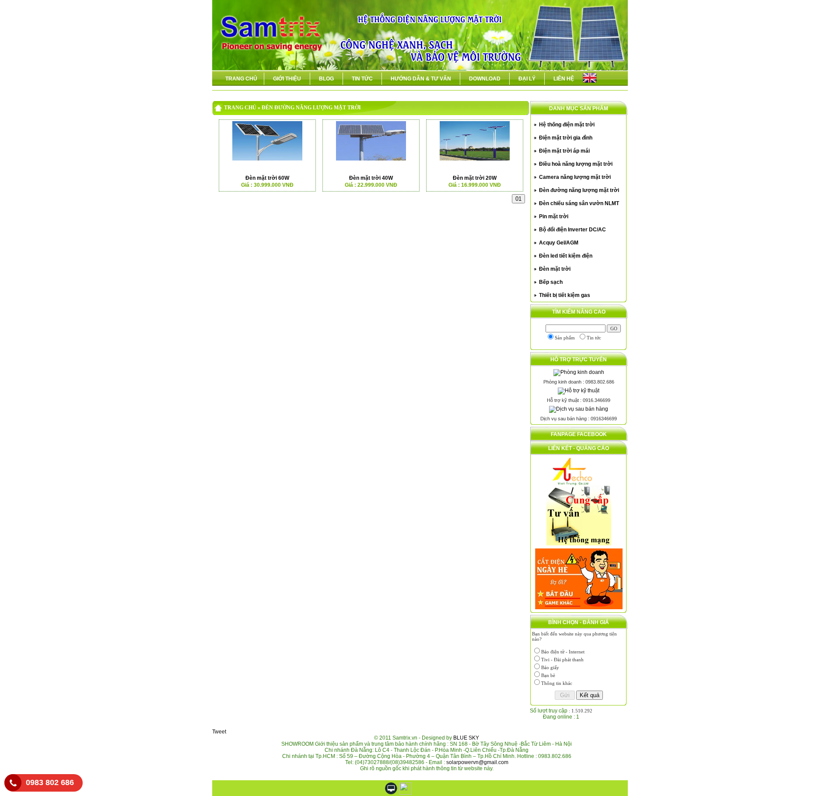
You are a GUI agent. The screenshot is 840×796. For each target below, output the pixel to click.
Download (484, 79)
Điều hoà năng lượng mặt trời (575, 164)
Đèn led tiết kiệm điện (565, 256)
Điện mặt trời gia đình (565, 138)
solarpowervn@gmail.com (477, 762)
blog (326, 79)
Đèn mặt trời (554, 269)
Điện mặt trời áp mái (564, 151)
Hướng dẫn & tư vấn (421, 79)
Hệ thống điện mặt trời (567, 125)
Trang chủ (241, 79)
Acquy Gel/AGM (558, 243)
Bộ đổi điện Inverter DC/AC (572, 230)
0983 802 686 (50, 782)
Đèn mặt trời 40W (371, 178)
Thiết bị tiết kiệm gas (564, 295)
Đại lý (527, 79)
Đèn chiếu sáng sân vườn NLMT (579, 203)
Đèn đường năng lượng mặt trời (579, 190)
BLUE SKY (466, 738)
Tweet (219, 732)
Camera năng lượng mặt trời (575, 177)
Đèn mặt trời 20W (475, 178)
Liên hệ (563, 79)
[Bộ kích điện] (578, 577)
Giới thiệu (287, 79)
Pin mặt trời (553, 216)
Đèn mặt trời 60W (267, 178)
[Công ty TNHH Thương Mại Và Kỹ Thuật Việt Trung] (579, 500)
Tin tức (362, 79)
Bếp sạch (551, 282)
